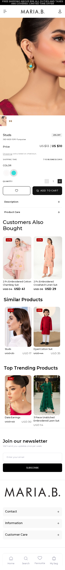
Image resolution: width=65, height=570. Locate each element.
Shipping (7, 153)
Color (7, 165)
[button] (5, 11)
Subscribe (32, 467)
